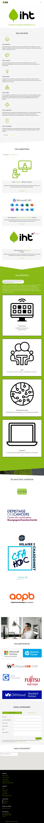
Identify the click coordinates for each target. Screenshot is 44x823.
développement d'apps (7, 795)
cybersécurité (5, 790)
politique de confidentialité (20, 741)
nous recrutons (5, 779)
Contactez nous (13, 154)
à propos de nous (5, 777)
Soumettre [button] (38, 738)
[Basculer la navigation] (41, 2)
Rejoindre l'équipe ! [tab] (32, 712)
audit (3, 788)
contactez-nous (13, 135)
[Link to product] (11, 653)
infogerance (4, 791)
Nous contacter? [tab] (12, 712)
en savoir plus (22, 191)
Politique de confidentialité (7, 782)
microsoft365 (5, 793)
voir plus (17, 282)
